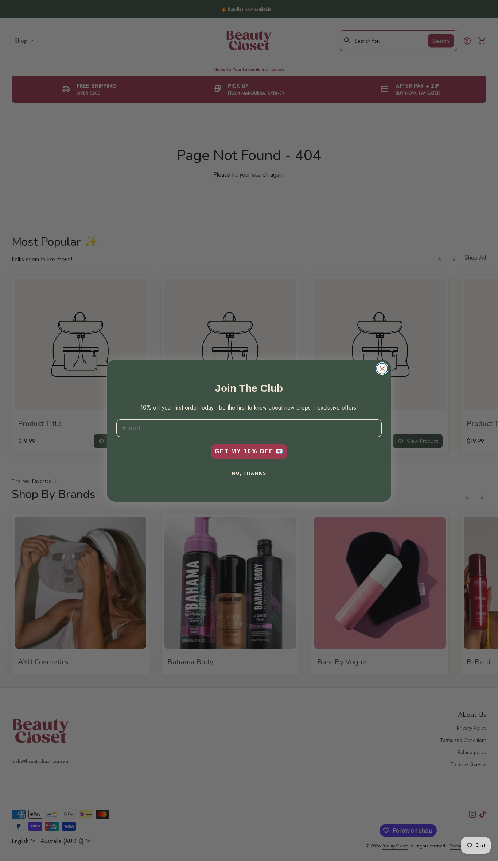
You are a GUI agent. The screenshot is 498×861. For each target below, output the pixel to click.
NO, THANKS (249, 473)
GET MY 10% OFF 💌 (249, 451)
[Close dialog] (382, 368)
